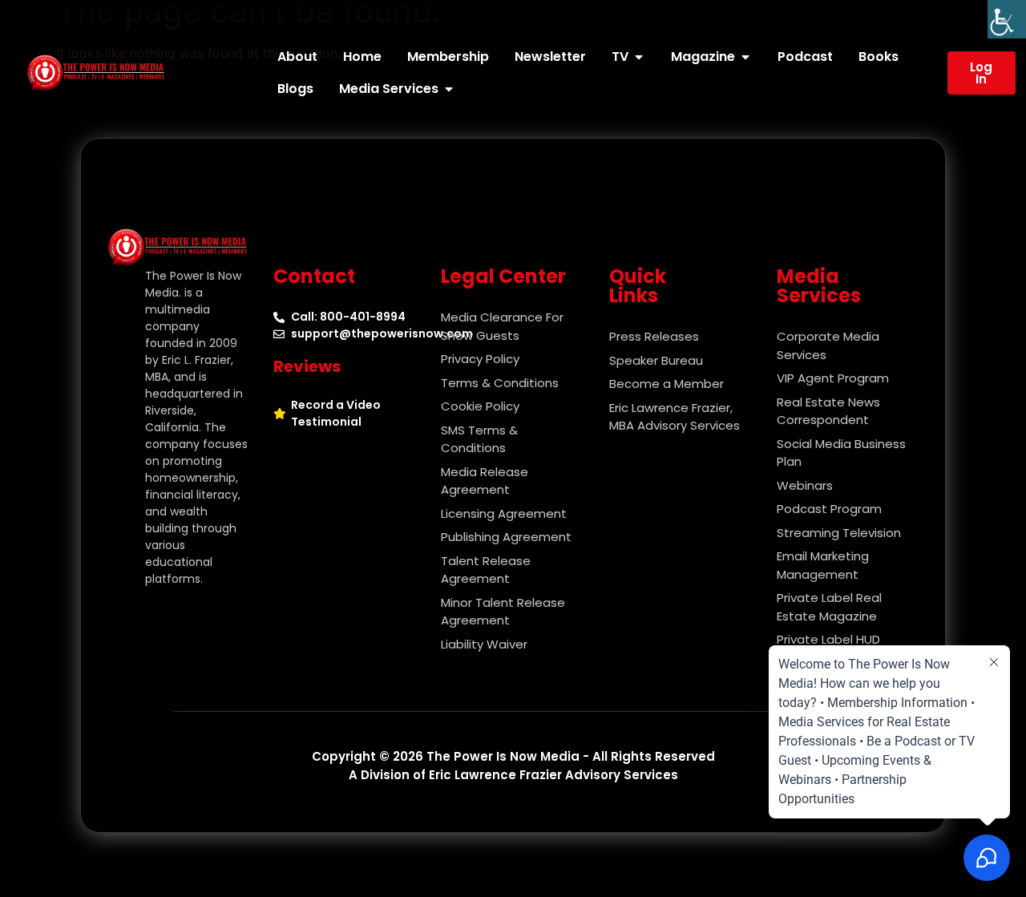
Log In (981, 73)
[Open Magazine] (745, 57)
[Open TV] (638, 57)
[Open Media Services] (448, 89)
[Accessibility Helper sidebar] (1007, 19)
